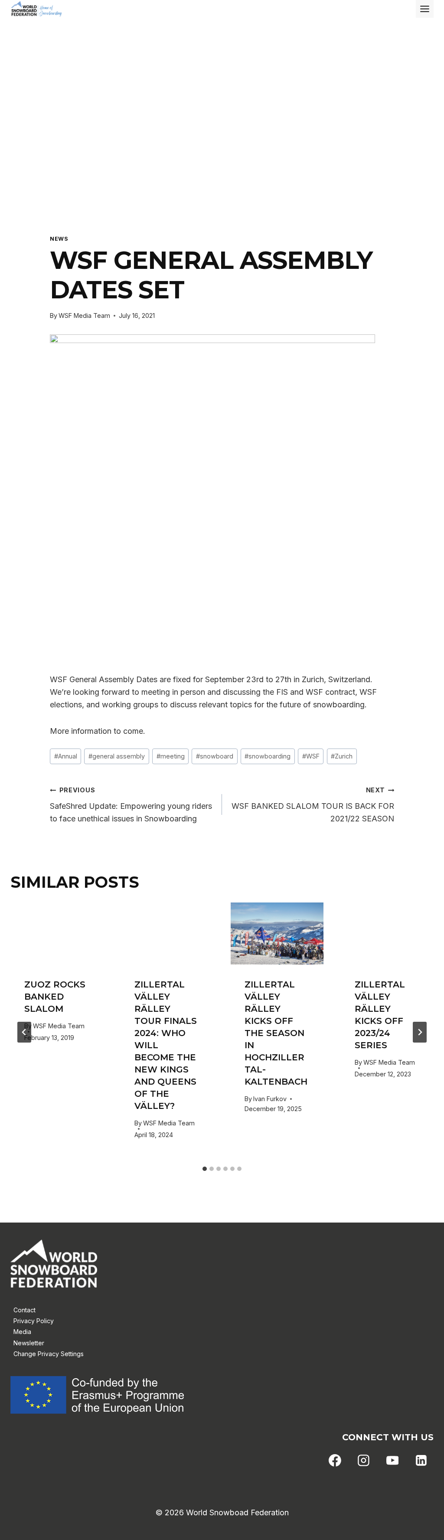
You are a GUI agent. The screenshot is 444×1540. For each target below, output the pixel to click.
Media (22, 1331)
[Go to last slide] (24, 1032)
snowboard (214, 756)
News (59, 238)
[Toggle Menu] (425, 9)
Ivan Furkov (270, 1098)
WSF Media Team (84, 315)
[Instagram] (363, 1460)
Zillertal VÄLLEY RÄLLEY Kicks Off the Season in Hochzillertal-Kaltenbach (276, 1033)
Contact (24, 1310)
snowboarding (268, 756)
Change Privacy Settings (48, 1353)
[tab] (204, 1169)
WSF (311, 756)
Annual (65, 756)
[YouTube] (392, 1460)
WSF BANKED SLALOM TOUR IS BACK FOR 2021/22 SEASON (313, 804)
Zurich (342, 756)
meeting (171, 756)
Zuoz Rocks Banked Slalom (54, 996)
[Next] (420, 1032)
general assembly (116, 756)
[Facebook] (335, 1460)
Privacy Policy (33, 1320)
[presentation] (56, 933)
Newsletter (28, 1343)
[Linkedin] (421, 1460)
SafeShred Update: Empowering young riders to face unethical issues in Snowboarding (131, 804)
